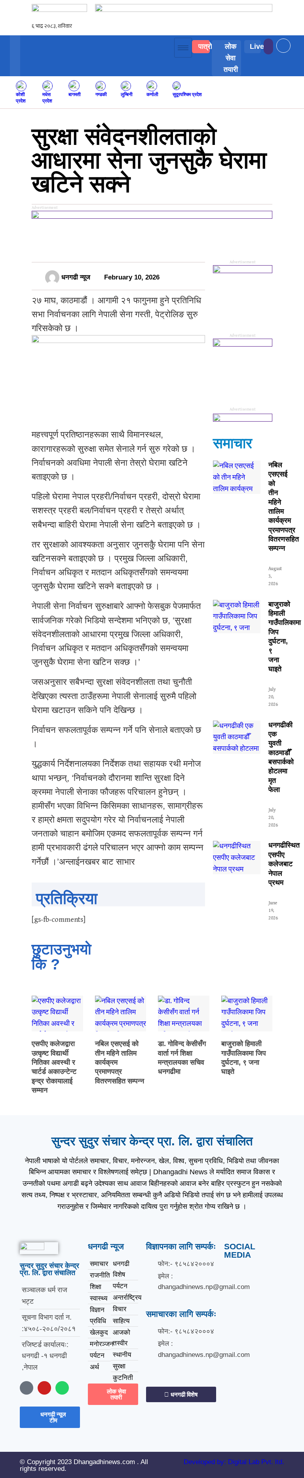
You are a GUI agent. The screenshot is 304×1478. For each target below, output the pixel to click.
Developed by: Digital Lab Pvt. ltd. (234, 1462)
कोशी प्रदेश (21, 97)
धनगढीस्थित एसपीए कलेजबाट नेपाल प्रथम (284, 863)
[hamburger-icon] (183, 48)
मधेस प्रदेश (47, 97)
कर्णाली (152, 94)
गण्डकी (101, 94)
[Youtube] (44, 1388)
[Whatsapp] (62, 1388)
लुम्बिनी (127, 94)
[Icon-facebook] (26, 1388)
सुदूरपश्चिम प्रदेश (187, 94)
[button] (290, 40)
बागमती (74, 94)
